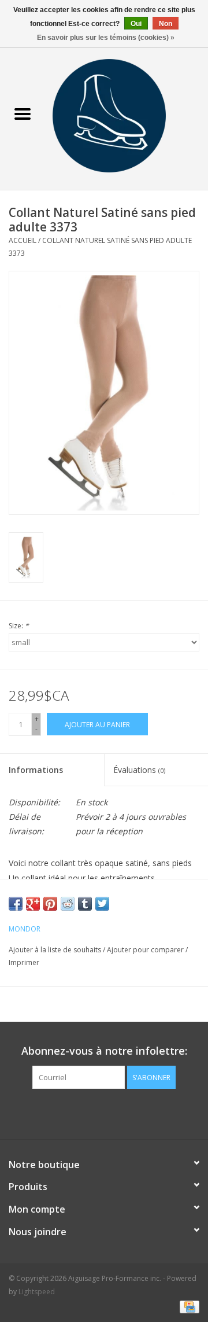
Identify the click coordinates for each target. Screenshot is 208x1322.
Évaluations (139, 769)
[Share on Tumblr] (85, 904)
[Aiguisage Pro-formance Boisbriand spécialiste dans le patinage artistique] (126, 114)
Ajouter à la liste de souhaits (56, 950)
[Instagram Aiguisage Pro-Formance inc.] (114, 1112)
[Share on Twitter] (102, 904)
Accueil (22, 240)
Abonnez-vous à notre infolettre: (104, 1051)
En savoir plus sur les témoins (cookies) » (105, 38)
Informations (36, 769)
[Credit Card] (187, 1306)
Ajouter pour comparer (146, 950)
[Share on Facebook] (16, 904)
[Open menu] (22, 113)
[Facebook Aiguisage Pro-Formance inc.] (93, 1112)
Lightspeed (36, 1292)
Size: (19, 626)
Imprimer (24, 962)
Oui (136, 24)
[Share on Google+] (33, 904)
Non (165, 24)
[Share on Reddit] (68, 904)
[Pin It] (50, 904)
